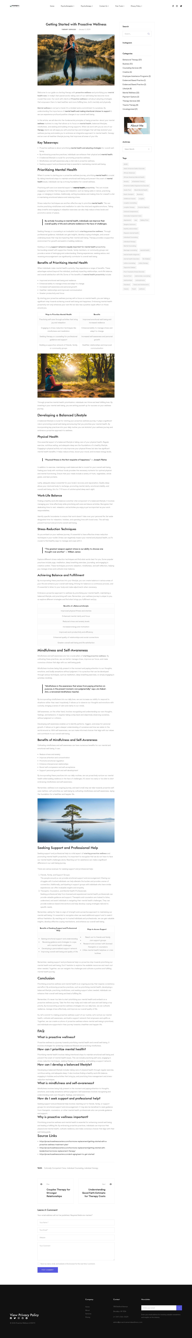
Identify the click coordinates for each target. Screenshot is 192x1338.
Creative (127, 72)
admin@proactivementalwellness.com (127, 1322)
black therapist (129, 194)
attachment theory (138, 181)
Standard (127, 284)
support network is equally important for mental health (73, 247)
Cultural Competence (131, 211)
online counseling (129, 263)
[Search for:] (137, 34)
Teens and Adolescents (141, 284)
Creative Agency (143, 207)
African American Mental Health (134, 177)
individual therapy (91, 1168)
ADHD (126, 164)
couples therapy (129, 207)
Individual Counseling (75, 1168)
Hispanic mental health (131, 233)
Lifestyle (127, 88)
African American (129, 173)
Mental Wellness (131, 92)
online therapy (143, 263)
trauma (126, 289)
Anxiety (126, 181)
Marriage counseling (130, 250)
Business (128, 64)
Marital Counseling (130, 246)
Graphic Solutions (130, 224)
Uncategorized (130, 109)
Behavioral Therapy (132, 60)
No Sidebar (146, 259)
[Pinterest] (26, 1318)
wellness (41, 123)
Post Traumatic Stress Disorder (134, 272)
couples (141, 198)
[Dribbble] (22, 1318)
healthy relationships (130, 228)
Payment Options (131, 97)
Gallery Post (144, 220)
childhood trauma (129, 198)
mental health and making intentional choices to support (87, 111)
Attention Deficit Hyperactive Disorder (136, 185)
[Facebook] (173, 6)
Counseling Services (132, 68)
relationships (128, 280)
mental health (106, 154)
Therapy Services (69, 29)
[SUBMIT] (179, 1307)
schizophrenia (140, 280)
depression (127, 220)
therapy (41, 130)
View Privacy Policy (24, 1315)
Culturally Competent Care (55, 1168)
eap (135, 220)
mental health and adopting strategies (86, 148)
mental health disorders (131, 259)
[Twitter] (181, 6)
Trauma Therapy (130, 105)
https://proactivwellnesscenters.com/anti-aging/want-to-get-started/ (67, 1154)
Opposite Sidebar (129, 267)
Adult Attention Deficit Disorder (134, 168)
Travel (134, 289)
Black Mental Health (140, 190)
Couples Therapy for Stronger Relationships (58, 1190)
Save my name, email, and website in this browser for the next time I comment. (67, 1264)
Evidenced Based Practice (134, 80)
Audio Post (127, 190)
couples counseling (130, 203)
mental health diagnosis (131, 254)
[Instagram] (177, 6)
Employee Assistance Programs (137, 76)
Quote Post (128, 276)
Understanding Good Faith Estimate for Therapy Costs (93, 1190)
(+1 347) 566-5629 (120, 1317)
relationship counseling (142, 276)
